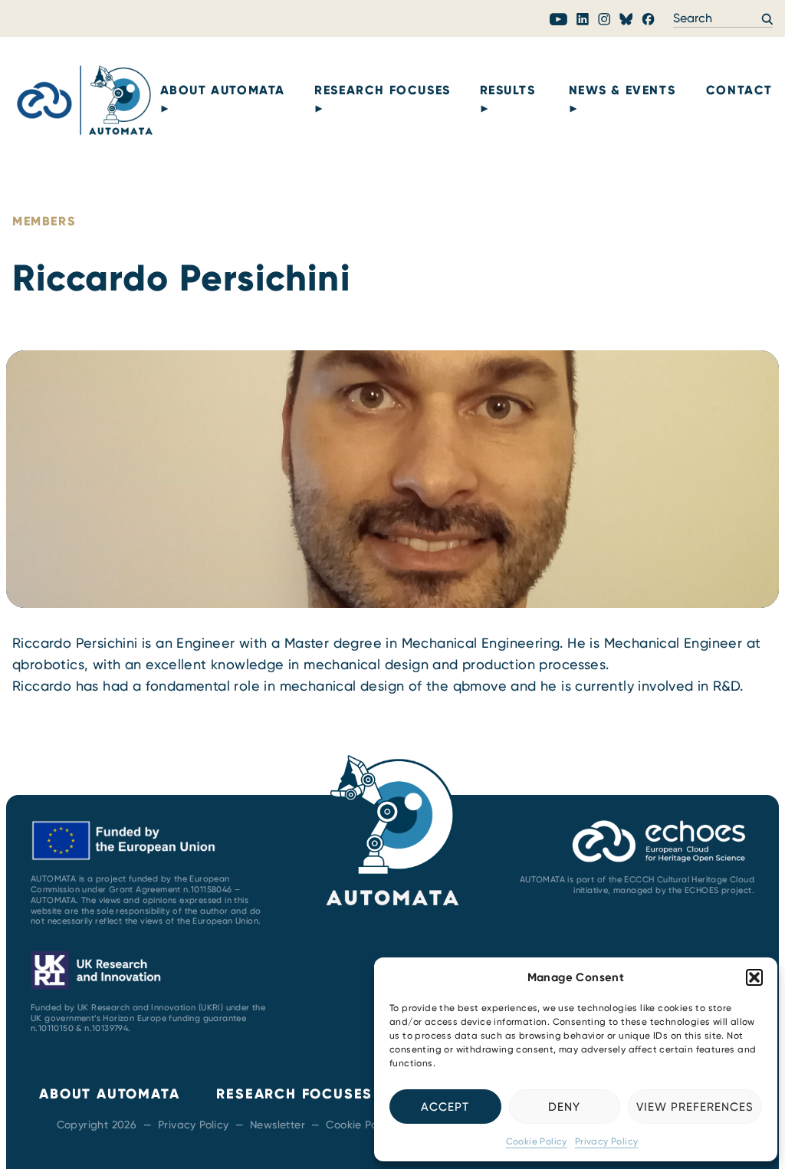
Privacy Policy (607, 1141)
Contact (739, 90)
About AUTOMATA (222, 90)
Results (508, 90)
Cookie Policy (536, 1141)
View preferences (695, 1107)
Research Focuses (382, 90)
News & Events (622, 90)
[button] (754, 977)
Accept (445, 1107)
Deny (564, 1107)
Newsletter (277, 1124)
